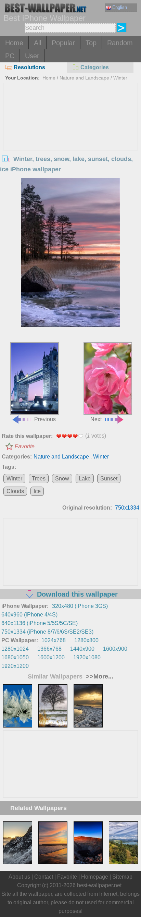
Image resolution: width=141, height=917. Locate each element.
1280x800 (86, 640)
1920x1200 (15, 666)
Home (14, 43)
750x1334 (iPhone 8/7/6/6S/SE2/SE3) (47, 632)
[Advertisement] (70, 135)
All (37, 43)
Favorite (25, 446)
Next (96, 419)
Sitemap (122, 877)
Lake (85, 478)
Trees (39, 478)
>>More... (98, 676)
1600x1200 (51, 657)
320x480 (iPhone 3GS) (80, 606)
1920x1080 (87, 657)
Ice (37, 491)
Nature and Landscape (84, 78)
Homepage (94, 877)
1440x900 (82, 649)
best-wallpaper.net (99, 885)
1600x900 (115, 649)
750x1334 (127, 508)
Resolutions (29, 67)
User (32, 56)
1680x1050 (15, 657)
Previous (45, 419)
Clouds (15, 491)
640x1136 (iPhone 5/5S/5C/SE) (39, 623)
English (119, 7)
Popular (63, 43)
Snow (62, 478)
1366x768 (49, 649)
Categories (94, 67)
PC (9, 56)
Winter (120, 78)
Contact (43, 877)
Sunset (108, 478)
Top (91, 43)
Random (120, 43)
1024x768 (53, 640)
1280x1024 (15, 649)
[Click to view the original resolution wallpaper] (70, 252)
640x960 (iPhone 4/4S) (29, 615)
